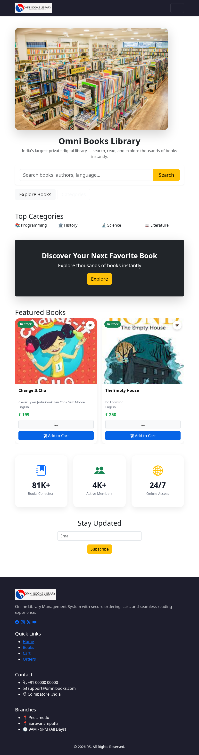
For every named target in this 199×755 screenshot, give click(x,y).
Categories (74, 194)
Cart (27, 653)
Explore (99, 279)
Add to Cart (58, 435)
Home (28, 641)
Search (166, 175)
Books (28, 647)
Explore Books (35, 194)
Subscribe (100, 549)
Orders (29, 659)
